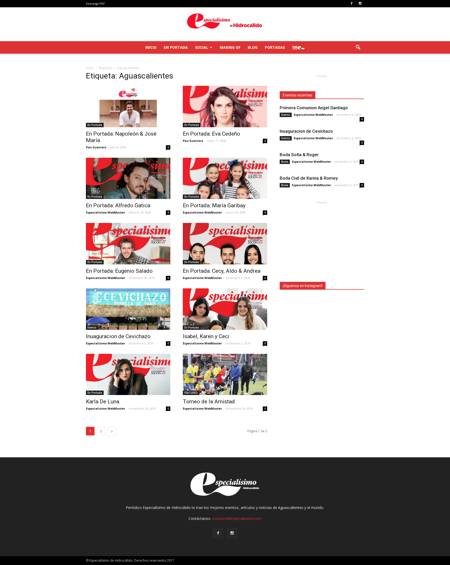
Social (201, 47)
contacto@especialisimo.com (236, 518)
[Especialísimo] (225, 24)
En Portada (176, 47)
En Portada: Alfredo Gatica (118, 205)
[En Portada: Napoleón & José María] (128, 106)
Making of (230, 47)
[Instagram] (360, 3)
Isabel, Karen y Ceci (206, 336)
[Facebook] (351, 3)
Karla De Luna (102, 401)
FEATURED (191, 392)
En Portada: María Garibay (214, 205)
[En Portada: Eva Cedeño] (225, 106)
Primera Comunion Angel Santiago (314, 107)
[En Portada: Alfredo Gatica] (128, 178)
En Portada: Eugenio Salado (119, 271)
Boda (284, 161)
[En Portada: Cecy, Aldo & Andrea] (225, 243)
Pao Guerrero (96, 147)
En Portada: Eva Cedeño (211, 134)
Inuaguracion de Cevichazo (118, 336)
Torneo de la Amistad (209, 401)
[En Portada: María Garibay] (225, 178)
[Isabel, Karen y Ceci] (225, 309)
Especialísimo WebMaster (105, 212)
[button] (358, 47)
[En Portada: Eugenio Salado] (128, 243)
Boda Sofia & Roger (299, 154)
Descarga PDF (95, 3)
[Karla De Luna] (128, 374)
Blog (253, 47)
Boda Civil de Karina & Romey (309, 178)
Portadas (275, 47)
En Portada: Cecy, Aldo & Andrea (221, 271)
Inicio (151, 47)
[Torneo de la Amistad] (225, 374)
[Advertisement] (322, 237)
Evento (92, 327)
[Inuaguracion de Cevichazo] (128, 309)
